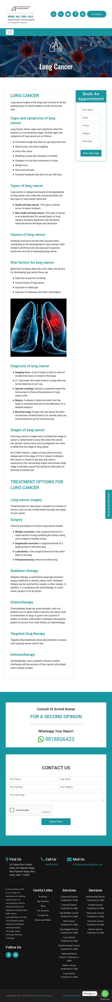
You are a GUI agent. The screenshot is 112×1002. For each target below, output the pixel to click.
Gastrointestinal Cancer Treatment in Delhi (69, 957)
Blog (43, 906)
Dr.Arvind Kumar (45, 995)
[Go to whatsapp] (105, 993)
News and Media (43, 920)
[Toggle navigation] (10, 32)
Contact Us (42, 915)
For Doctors (43, 910)
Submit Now (56, 821)
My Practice (43, 901)
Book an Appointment (109, 504)
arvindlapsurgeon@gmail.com (88, 864)
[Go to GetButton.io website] (105, 999)
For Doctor (97, 14)
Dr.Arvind (43, 896)
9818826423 (52, 864)
